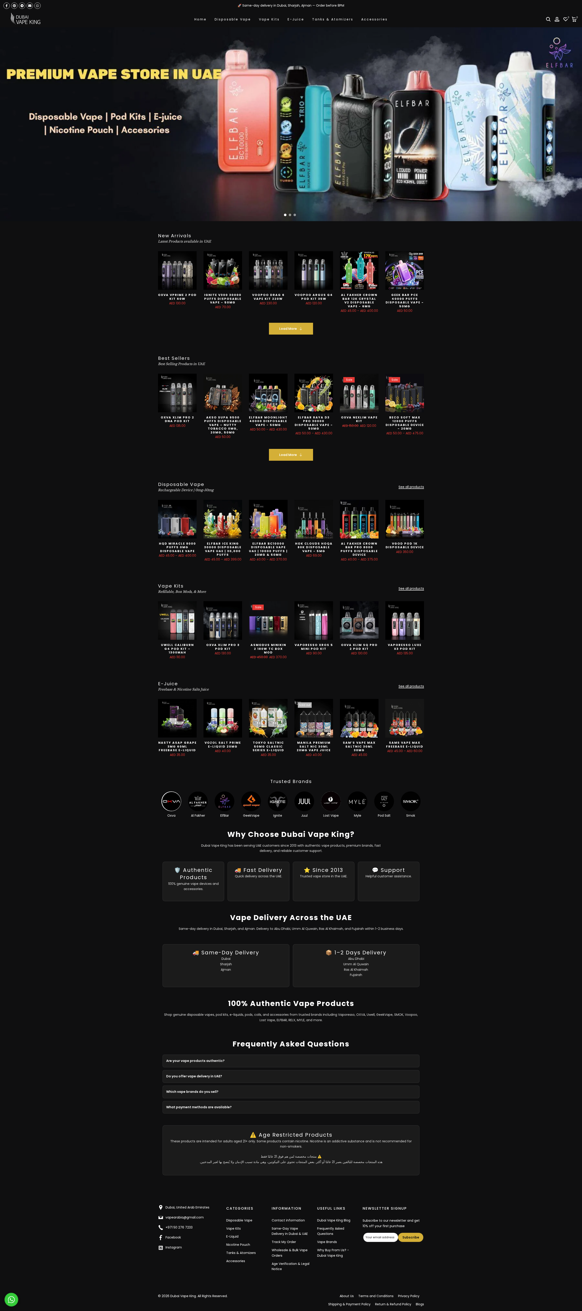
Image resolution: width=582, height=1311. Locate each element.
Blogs (420, 1304)
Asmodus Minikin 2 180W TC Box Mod (268, 649)
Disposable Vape (233, 19)
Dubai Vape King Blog (333, 1220)
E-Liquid (232, 1236)
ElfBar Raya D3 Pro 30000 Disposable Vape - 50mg (314, 423)
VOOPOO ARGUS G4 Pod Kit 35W (314, 297)
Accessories (374, 19)
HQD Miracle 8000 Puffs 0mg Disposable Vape (177, 547)
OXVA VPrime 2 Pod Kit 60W (177, 297)
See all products (411, 487)
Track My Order (284, 1242)
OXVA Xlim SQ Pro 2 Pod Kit (359, 647)
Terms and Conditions (376, 1296)
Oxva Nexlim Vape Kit (359, 419)
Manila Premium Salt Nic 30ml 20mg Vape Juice (314, 746)
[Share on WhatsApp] (37, 6)
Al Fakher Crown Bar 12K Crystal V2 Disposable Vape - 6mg (359, 300)
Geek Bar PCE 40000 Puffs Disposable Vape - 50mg (405, 300)
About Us (347, 1296)
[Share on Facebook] (6, 6)
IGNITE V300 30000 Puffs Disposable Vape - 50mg (222, 299)
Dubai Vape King (183, 1296)
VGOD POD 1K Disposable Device (405, 545)
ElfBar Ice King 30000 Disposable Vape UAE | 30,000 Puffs (222, 549)
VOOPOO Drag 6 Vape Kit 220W (268, 297)
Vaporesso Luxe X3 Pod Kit (404, 647)
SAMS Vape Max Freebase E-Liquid (404, 745)
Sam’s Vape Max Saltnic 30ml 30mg (359, 746)
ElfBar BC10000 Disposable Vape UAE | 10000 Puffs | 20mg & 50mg (268, 549)
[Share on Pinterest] (14, 6)
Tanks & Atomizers (332, 19)
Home (200, 19)
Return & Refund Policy (393, 1304)
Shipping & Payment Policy (349, 1304)
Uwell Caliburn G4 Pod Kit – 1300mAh (177, 649)
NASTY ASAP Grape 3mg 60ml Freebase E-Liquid (177, 746)
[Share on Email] (30, 6)
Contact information (288, 1220)
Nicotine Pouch (238, 1244)
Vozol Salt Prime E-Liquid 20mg (223, 745)
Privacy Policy (408, 1296)
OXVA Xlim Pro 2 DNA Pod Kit (177, 419)
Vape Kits (269, 19)
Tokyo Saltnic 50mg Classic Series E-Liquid (268, 746)
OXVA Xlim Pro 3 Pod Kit (223, 647)
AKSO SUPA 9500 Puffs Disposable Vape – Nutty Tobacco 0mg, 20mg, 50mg (222, 425)
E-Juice (296, 19)
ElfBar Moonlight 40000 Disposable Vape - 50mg (268, 421)
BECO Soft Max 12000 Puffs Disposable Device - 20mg (405, 423)
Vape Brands (327, 1242)
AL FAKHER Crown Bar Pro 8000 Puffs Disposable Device (359, 549)
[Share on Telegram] (22, 6)
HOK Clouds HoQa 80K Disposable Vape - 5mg (314, 547)
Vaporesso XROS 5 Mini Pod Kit (314, 647)
